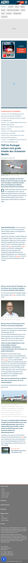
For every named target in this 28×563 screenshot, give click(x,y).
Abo (2, 516)
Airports (3, 490)
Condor (23, 10)
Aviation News (4, 486)
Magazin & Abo (5, 513)
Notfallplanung (17, 13)
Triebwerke (4, 16)
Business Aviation (5, 495)
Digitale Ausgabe (5, 520)
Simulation (3, 500)
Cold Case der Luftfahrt (13, 10)
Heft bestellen (4, 518)
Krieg (3, 13)
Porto (13, 295)
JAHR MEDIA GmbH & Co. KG (15, 561)
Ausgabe (21, 46)
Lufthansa (8, 13)
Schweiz (5, 359)
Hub (10, 246)
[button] (4, 559)
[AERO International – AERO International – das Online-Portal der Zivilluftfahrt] (5, 4)
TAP (22, 437)
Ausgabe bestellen (21, 50)
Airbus (16, 6)
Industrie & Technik (5, 493)
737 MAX (10, 6)
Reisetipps (3, 509)
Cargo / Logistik (4, 496)
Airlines (3, 489)
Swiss (23, 246)
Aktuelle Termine (5, 504)
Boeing (3, 10)
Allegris (22, 6)
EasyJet (18, 256)
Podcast (3, 523)
